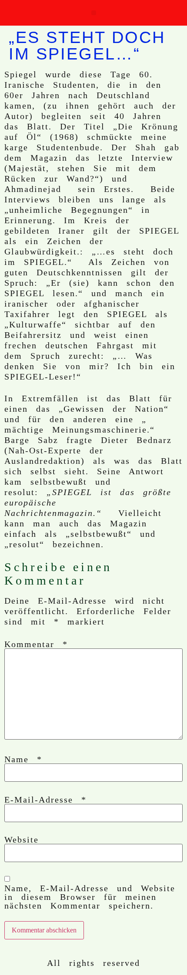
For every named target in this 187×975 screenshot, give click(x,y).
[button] (93, 12)
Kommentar (36, 644)
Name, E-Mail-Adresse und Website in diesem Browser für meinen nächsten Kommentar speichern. (89, 897)
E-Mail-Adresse (45, 799)
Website (21, 839)
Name (23, 759)
